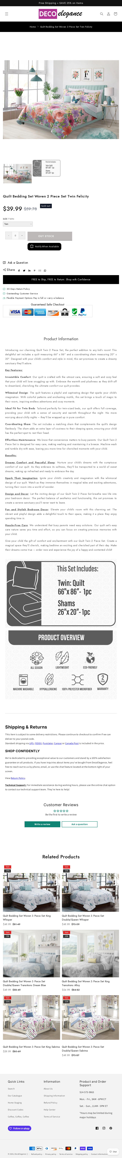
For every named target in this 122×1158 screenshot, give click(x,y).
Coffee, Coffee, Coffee (18, 1116)
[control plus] (22, 235)
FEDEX (38, 743)
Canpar (58, 743)
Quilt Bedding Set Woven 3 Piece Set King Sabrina (31, 1047)
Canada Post (72, 743)
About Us (48, 1088)
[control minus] (8, 235)
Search (11, 1088)
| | (27, 1154)
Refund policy (36, 1154)
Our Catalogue (15, 1095)
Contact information (99, 1154)
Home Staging (15, 1102)
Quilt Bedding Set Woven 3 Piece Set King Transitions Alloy (86, 983)
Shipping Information (54, 1095)
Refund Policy (50, 1102)
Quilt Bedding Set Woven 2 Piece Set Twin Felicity (66, 26)
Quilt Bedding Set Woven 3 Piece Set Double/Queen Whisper (83, 917)
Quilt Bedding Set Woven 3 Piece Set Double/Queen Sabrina (83, 1048)
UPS (31, 743)
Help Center (49, 1109)
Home (33, 26)
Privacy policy (50, 1154)
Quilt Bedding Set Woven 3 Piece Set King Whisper (27, 917)
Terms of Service (52, 1116)
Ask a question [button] (80, 824)
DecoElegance (20, 1154)
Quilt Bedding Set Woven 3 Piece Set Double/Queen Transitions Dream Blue (24, 983)
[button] (6, 13)
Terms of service (66, 1154)
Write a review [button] (42, 824)
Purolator (48, 743)
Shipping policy (82, 1154)
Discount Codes (15, 1109)
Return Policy (18, 778)
